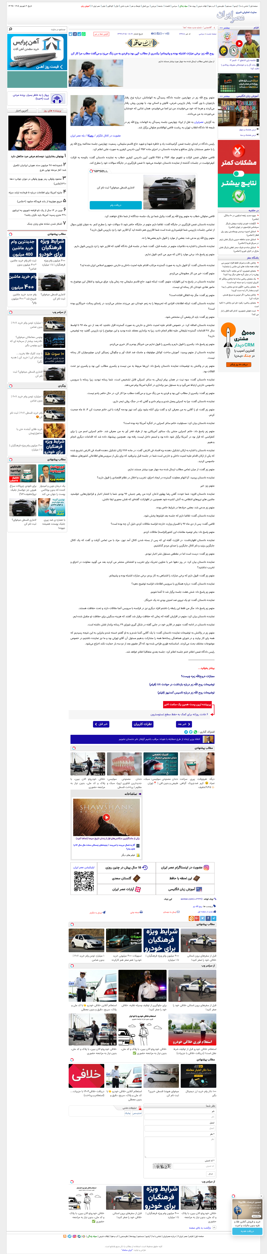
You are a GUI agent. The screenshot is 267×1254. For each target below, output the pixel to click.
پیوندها (133, 1236)
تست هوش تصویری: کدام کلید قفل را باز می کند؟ (240, 312)
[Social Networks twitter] (191, 732)
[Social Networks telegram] (186, 732)
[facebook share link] (75, 34)
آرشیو (236, 6)
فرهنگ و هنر (135, 6)
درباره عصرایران (169, 1236)
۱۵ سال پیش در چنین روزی (123, 867)
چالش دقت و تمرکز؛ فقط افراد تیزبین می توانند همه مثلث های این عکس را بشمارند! (240, 264)
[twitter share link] (70, 34)
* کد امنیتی (209, 1160)
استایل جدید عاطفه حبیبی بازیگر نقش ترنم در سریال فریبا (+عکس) (239, 241)
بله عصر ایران (77, 136)
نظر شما (210, 1106)
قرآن (116, 6)
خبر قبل (103, 724)
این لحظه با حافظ (180, 878)
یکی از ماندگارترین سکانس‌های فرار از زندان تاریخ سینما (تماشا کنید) (107, 838)
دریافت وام (115, 205)
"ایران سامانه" (127, 1250)
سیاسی (174, 6)
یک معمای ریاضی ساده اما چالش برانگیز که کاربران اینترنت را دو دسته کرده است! (239, 280)
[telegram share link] (79, 34)
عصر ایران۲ (182, 1236)
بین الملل (145, 6)
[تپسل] (91, 171)
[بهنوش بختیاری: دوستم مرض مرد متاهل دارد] (37, 133)
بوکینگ (127, 1113)
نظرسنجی (220, 6)
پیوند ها (193, 6)
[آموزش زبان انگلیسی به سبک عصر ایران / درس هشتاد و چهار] (239, 112)
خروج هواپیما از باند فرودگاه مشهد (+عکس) (39, 201)
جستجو (229, 6)
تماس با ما (244, 6)
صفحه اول (254, 6)
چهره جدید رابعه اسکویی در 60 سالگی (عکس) (241, 217)
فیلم (103, 6)
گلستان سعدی (121, 878)
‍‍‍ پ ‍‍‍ (165, 33)
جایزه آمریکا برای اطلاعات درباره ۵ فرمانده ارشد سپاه (35, 192)
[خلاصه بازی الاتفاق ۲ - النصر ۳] (239, 44)
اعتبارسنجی (137, 1113)
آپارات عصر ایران (123, 889)
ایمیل (212, 1122)
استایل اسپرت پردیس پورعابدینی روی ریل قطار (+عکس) (240, 233)
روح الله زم (197, 906)
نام (213, 1111)
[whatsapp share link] (84, 34)
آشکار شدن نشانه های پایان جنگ (44, 224)
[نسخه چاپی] (152, 33)
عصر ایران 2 (96, 6)
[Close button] (261, 1196)
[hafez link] (143, 43)
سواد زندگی (183, 6)
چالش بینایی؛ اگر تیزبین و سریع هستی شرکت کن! (241, 296)
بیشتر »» (225, 27)
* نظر (212, 1134)
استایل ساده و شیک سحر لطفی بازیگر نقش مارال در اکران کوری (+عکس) (239, 249)
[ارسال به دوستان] (155, 33)
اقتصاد (167, 6)
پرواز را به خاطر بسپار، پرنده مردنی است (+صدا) (31, 97)
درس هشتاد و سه (248, 135)
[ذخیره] (158, 33)
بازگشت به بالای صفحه (200, 1228)
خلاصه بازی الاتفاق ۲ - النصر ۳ (243, 60)
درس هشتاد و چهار (247, 130)
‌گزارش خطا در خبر (101, 34)
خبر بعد (182, 724)
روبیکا (91, 136)
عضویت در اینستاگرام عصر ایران (182, 867)
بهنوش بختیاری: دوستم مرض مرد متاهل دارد (37, 156)
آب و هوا (212, 6)
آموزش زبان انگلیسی (181, 889)
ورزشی (153, 6)
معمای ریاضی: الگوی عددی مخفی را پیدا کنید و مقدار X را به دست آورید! (240, 288)
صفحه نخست (211, 34)
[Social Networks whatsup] (195, 732)
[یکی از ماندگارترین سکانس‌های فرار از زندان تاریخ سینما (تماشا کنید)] (106, 817)
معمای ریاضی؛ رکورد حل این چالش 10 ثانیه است (239, 304)
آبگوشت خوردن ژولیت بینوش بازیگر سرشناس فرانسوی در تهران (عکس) (242, 225)
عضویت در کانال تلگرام (108, 136)
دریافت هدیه (247, 1231)
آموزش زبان (85, 6)
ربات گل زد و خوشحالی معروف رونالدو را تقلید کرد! (240, 67)
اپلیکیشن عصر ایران (83, 867)
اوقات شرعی (202, 6)
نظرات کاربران (143, 724)
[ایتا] (191, 918)
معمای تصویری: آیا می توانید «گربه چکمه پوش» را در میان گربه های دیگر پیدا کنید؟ (240, 272)
